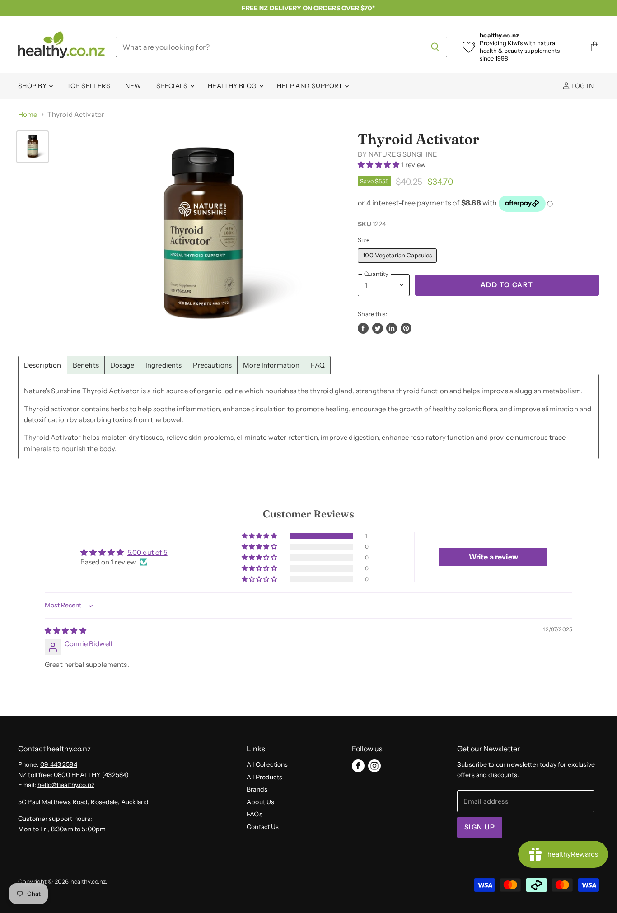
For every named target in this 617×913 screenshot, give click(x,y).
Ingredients (163, 365)
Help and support (310, 86)
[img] (65, 630)
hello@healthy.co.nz (65, 785)
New (133, 86)
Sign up (479, 827)
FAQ (317, 365)
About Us (260, 802)
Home (27, 114)
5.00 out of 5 (147, 552)
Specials (172, 86)
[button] (379, 164)
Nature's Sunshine (403, 154)
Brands (257, 789)
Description (42, 365)
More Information (271, 365)
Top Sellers (89, 86)
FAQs (254, 814)
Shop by (33, 86)
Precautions (212, 365)
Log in (582, 86)
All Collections (267, 764)
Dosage (122, 365)
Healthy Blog (233, 86)
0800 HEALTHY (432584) (91, 775)
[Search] (435, 47)
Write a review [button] (493, 556)
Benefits (86, 365)
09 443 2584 (58, 764)
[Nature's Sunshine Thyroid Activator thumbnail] (32, 146)
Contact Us (263, 827)
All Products (264, 777)
